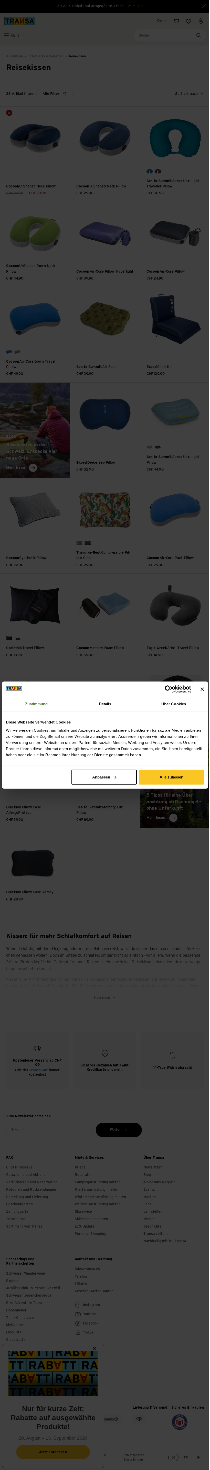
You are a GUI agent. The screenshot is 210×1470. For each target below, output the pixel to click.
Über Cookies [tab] (173, 704)
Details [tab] (105, 704)
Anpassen (101, 777)
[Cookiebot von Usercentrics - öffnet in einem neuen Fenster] (168, 689)
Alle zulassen (171, 777)
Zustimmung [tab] (36, 704)
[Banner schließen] (202, 689)
